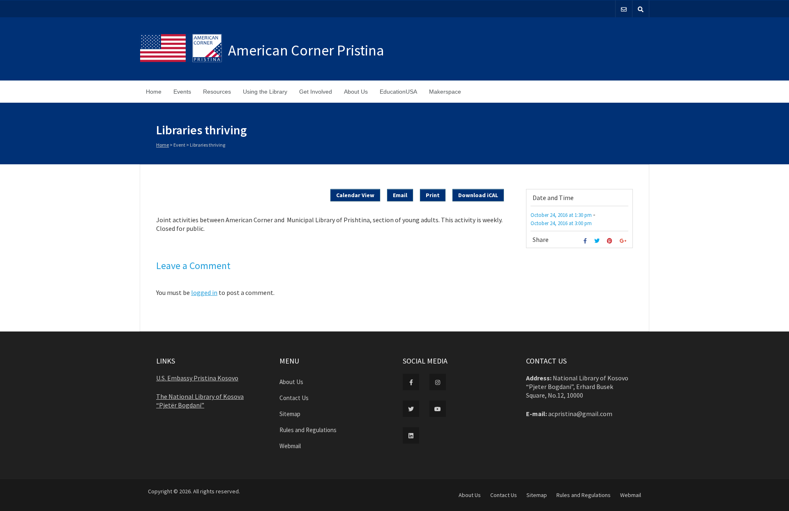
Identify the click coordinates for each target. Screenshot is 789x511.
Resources (217, 91)
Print (433, 195)
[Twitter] (598, 240)
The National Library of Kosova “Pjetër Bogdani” (200, 400)
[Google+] (624, 240)
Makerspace (445, 91)
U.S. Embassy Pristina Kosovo (197, 378)
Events (182, 91)
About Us (356, 91)
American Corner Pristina (306, 50)
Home (153, 91)
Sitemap (289, 414)
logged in (204, 292)
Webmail (290, 446)
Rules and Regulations (308, 430)
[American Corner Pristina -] (184, 49)
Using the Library (265, 91)
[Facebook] (586, 240)
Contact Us (294, 398)
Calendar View (355, 195)
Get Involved (315, 91)
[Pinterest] (610, 240)
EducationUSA (398, 91)
